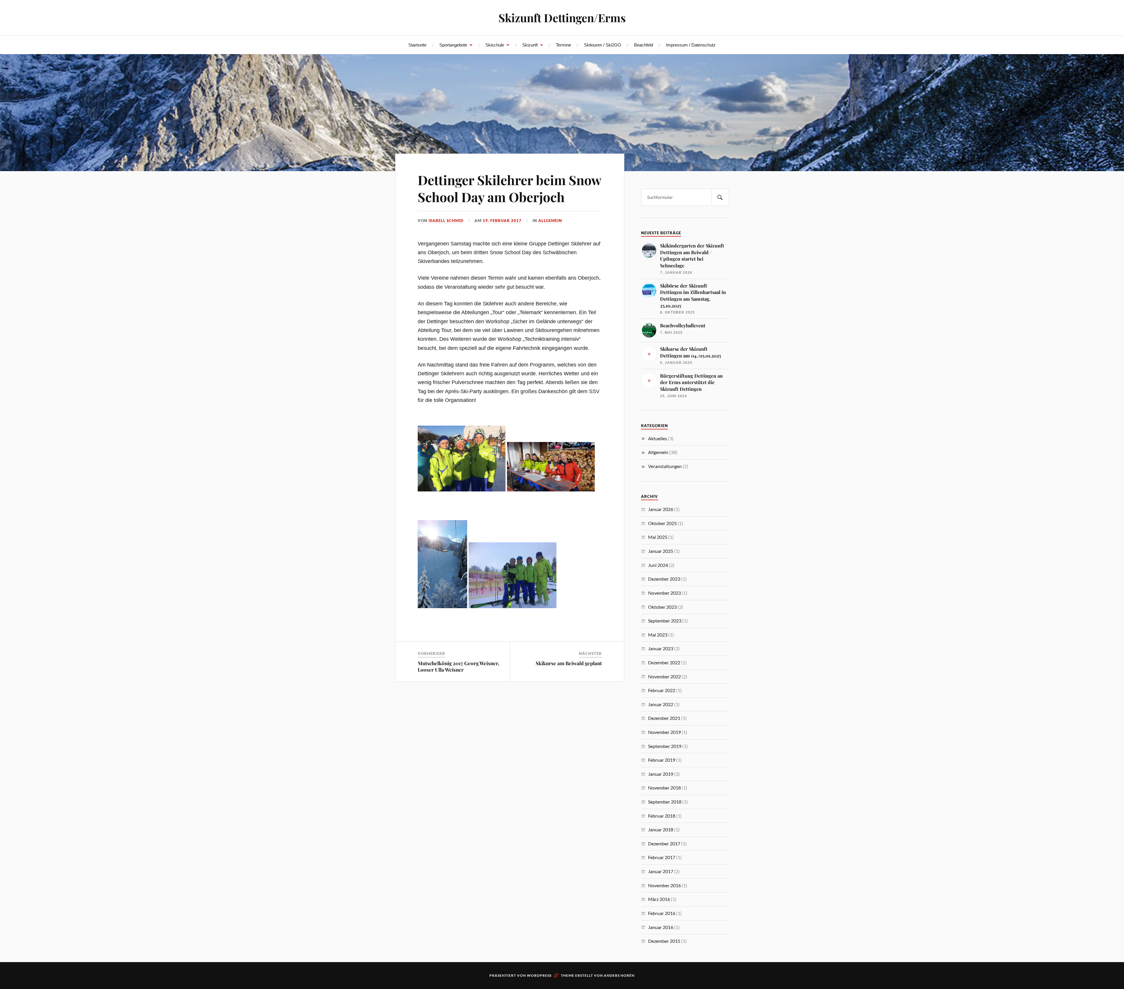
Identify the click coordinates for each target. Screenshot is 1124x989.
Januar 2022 (660, 704)
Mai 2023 (657, 634)
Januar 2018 (660, 829)
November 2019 (664, 732)
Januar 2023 (660, 648)
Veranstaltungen (665, 466)
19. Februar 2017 (502, 220)
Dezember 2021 (664, 718)
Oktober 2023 (662, 607)
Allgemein (550, 220)
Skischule (494, 44)
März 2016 (659, 899)
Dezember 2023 (664, 579)
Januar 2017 (660, 871)
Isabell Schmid (446, 220)
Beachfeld (643, 44)
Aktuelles (657, 438)
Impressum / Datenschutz (691, 44)
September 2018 (664, 801)
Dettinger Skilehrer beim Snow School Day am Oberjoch (509, 188)
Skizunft (530, 44)
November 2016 (664, 885)
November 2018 (664, 787)
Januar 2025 (660, 551)
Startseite (417, 44)
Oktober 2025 (662, 523)
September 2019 (664, 746)
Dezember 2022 (664, 662)
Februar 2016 (661, 913)
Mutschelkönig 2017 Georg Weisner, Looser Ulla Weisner (458, 666)
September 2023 (664, 620)
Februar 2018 (661, 815)
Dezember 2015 (664, 941)
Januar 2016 (660, 927)
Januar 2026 (660, 509)
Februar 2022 (661, 690)
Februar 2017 (661, 857)
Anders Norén (619, 975)
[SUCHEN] (720, 197)
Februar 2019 (661, 760)
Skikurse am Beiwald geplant (569, 663)
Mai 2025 (657, 537)
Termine (563, 44)
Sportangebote (453, 44)
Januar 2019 (660, 774)
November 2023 (664, 593)
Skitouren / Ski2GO (602, 44)
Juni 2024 (658, 565)
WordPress (539, 975)
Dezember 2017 (664, 843)
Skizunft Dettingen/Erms (562, 17)
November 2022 (664, 676)
